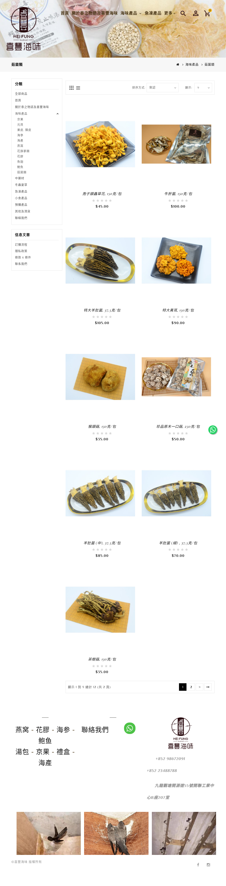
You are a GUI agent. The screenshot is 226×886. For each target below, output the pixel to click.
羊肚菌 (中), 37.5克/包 (102, 543)
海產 (20, 140)
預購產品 (21, 204)
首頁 (65, 13)
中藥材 (19, 178)
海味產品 (130, 13)
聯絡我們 (21, 218)
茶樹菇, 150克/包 (102, 659)
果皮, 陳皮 (24, 129)
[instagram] (208, 861)
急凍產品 (153, 13)
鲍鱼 (45, 741)
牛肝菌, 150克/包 (178, 193)
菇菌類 (21, 172)
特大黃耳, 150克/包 (178, 310)
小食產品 (21, 198)
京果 (20, 119)
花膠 (20, 156)
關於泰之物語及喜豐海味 (95, 13)
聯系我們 (21, 263)
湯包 (22, 752)
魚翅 (20, 161)
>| (208, 687)
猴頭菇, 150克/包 (102, 426)
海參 (20, 135)
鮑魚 (20, 167)
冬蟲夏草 (21, 184)
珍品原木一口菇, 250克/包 (178, 426)
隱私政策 (21, 251)
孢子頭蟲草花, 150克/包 (102, 193)
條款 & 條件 (23, 257)
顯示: (188, 87)
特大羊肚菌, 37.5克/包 (102, 310)
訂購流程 (21, 244)
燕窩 (20, 145)
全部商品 (21, 93)
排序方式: (137, 87)
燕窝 (22, 730)
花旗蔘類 (23, 151)
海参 (63, 730)
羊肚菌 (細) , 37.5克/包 (178, 543)
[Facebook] (198, 861)
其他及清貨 (22, 211)
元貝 (20, 124)
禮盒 (63, 752)
